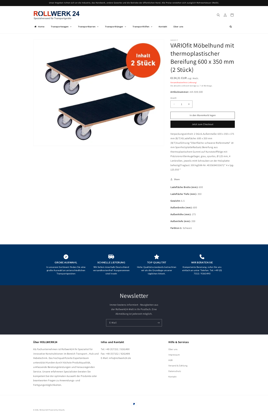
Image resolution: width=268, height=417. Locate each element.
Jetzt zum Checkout (202, 124)
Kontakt (172, 376)
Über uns (173, 349)
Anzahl (173, 98)
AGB (170, 360)
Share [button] (177, 179)
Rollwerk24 (44, 410)
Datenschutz (174, 371)
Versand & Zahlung (177, 365)
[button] (218, 15)
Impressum (174, 354)
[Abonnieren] (158, 322)
